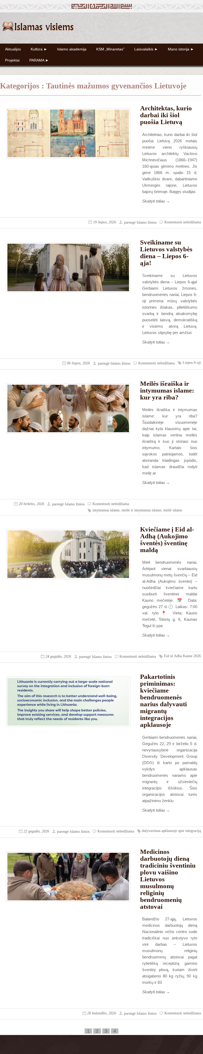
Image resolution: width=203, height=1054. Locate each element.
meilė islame (172, 510)
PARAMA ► (39, 60)
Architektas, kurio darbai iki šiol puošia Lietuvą (166, 115)
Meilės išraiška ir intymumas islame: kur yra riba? (167, 390)
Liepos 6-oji (192, 363)
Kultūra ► (39, 49)
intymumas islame (106, 510)
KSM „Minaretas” (110, 49)
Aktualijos (13, 49)
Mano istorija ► (181, 49)
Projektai (12, 60)
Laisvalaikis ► (146, 49)
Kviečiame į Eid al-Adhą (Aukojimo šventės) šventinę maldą (167, 539)
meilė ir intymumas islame (141, 510)
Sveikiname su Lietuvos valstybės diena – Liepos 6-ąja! (166, 252)
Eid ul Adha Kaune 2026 (182, 656)
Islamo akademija (71, 49)
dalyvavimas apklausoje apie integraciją (171, 831)
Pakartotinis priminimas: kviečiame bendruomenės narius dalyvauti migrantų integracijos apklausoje (163, 700)
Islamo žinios (146, 222)
